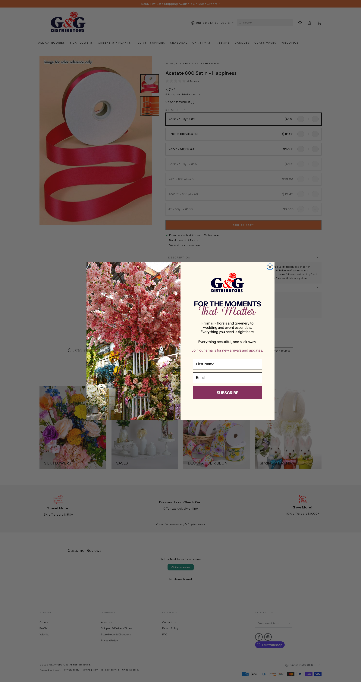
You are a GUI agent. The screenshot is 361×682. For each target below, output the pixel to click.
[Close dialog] (270, 267)
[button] (227, 393)
